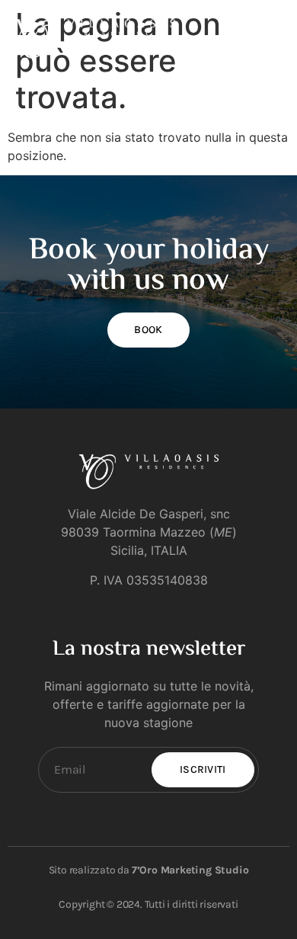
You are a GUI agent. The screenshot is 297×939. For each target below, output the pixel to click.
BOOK (148, 329)
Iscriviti (203, 769)
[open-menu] (272, 38)
